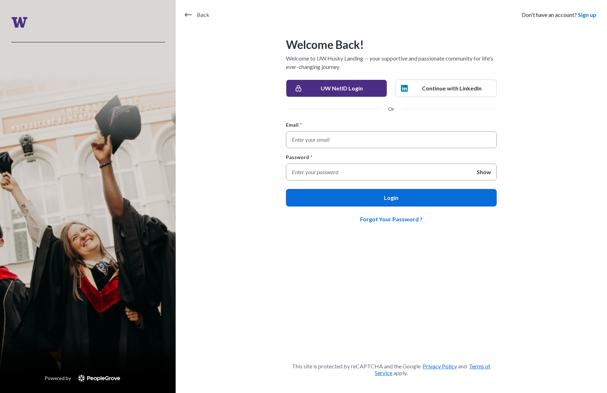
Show (484, 172)
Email (294, 125)
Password (299, 157)
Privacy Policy (440, 366)
